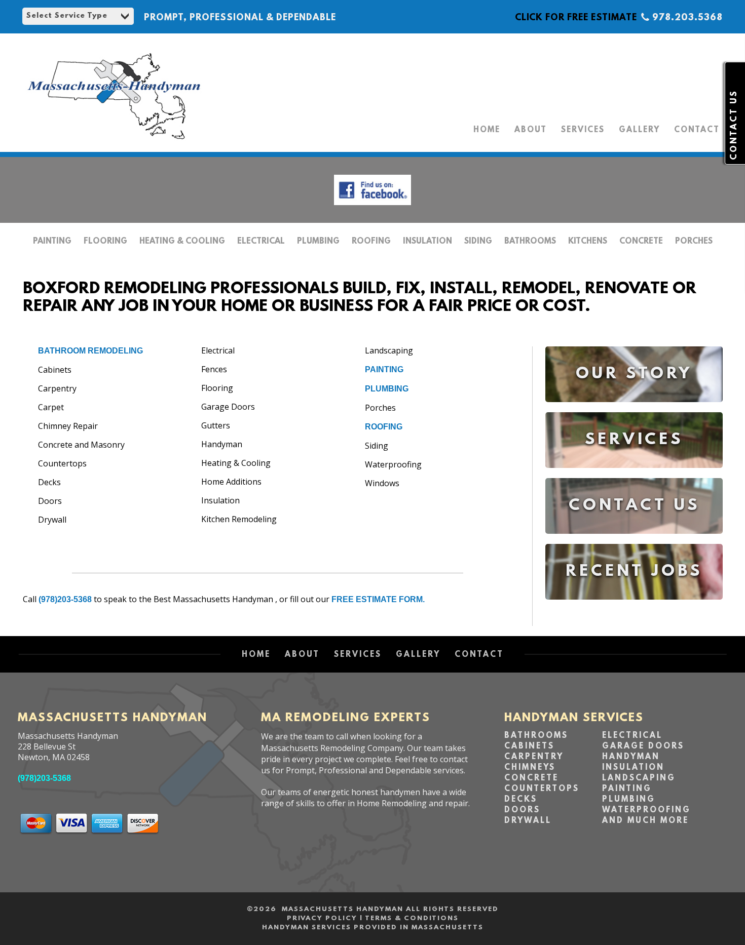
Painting (52, 241)
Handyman (631, 757)
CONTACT (697, 130)
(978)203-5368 (65, 599)
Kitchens (587, 241)
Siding (478, 241)
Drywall (527, 820)
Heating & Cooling (182, 241)
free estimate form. (378, 599)
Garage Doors (643, 746)
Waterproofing (646, 810)
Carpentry (534, 757)
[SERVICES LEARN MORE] (634, 475)
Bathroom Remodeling (90, 350)
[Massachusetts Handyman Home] (114, 142)
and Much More (645, 820)
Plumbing (318, 241)
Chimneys (529, 767)
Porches (694, 241)
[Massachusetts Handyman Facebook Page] (372, 207)
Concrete (641, 241)
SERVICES (583, 130)
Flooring (105, 241)
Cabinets (529, 746)
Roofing (371, 241)
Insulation (427, 241)
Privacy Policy (322, 918)
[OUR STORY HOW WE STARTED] (634, 409)
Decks (520, 799)
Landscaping (639, 778)
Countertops (541, 789)
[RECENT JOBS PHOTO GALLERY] (634, 607)
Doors (522, 810)
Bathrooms (530, 241)
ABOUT (530, 130)
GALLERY (639, 130)
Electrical (261, 241)
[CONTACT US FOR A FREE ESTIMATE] (634, 541)
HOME (486, 130)
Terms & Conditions (412, 918)
